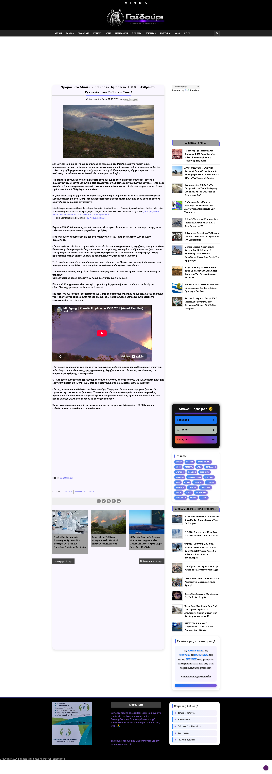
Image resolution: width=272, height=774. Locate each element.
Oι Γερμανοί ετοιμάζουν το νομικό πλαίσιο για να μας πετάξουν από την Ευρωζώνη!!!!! (201, 236)
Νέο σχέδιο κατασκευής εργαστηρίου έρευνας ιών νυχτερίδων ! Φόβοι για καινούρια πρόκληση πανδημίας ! (70, 544)
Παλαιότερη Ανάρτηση (151, 561)
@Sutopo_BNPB (151, 211)
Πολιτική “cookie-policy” (188, 726)
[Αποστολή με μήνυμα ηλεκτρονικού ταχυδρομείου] (125, 99)
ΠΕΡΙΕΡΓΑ (136, 33)
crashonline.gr (66, 478)
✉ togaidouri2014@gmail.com (196, 685)
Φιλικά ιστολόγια (185, 713)
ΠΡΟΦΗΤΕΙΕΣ (201, 493)
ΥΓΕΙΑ (108, 33)
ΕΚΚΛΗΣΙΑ (210, 482)
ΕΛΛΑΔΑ (70, 33)
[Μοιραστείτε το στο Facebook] (133, 99)
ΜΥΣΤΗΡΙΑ (165, 33)
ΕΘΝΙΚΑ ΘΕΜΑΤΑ (194, 477)
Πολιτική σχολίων (185, 740)
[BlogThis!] (128, 99)
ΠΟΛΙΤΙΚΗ (192, 472)
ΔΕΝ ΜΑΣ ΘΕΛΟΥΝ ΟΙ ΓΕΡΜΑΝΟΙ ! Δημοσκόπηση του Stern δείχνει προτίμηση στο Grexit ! (201, 288)
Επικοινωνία (182, 719)
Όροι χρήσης (182, 733)
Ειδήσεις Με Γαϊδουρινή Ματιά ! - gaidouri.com (41, 758)
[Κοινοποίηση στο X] (130, 99)
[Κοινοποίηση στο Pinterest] (136, 99)
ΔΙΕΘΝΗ (193, 498)
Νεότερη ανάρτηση (63, 561)
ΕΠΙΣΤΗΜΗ (151, 33)
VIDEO (187, 33)
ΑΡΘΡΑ (188, 493)
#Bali (55, 214)
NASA (177, 33)
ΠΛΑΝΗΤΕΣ (198, 482)
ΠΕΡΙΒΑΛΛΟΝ (121, 33)
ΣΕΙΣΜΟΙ (203, 498)
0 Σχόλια (120, 99)
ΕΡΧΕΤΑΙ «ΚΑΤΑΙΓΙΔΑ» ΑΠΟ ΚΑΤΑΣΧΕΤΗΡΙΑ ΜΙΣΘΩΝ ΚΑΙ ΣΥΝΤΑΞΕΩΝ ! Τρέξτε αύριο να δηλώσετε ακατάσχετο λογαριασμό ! (200, 551)
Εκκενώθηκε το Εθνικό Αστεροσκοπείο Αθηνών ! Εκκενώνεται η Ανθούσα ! (105, 540)
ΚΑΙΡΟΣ (179, 493)
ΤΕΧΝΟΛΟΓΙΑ (181, 498)
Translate (194, 90)
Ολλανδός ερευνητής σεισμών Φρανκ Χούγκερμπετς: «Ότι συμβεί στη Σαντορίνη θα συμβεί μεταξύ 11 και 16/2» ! (146, 542)
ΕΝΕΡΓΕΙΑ (192, 487)
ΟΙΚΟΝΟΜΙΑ (83, 33)
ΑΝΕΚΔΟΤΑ (180, 487)
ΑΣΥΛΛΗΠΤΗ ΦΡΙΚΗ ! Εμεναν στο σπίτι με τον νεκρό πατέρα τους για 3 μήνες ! (201, 520)
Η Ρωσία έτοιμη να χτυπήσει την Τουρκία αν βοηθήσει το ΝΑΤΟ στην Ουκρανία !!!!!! (201, 222)
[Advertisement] (136, 60)
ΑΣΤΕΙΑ (187, 482)
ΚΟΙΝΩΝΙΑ (180, 477)
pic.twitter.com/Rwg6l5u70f (95, 214)
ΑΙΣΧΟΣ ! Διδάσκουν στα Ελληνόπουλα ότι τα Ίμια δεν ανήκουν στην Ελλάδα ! (198, 626)
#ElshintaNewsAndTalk (69, 214)
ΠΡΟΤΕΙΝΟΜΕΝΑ (203, 462)
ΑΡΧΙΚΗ (58, 33)
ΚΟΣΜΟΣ (97, 33)
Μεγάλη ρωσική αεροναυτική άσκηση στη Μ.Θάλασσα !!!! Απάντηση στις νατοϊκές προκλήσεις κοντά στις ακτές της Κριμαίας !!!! (201, 254)
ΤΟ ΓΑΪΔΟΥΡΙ (205, 487)
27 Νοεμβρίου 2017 (97, 218)
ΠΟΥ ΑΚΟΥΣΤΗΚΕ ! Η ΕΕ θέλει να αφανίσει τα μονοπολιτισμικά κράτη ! (201, 582)
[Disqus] (108, 610)
